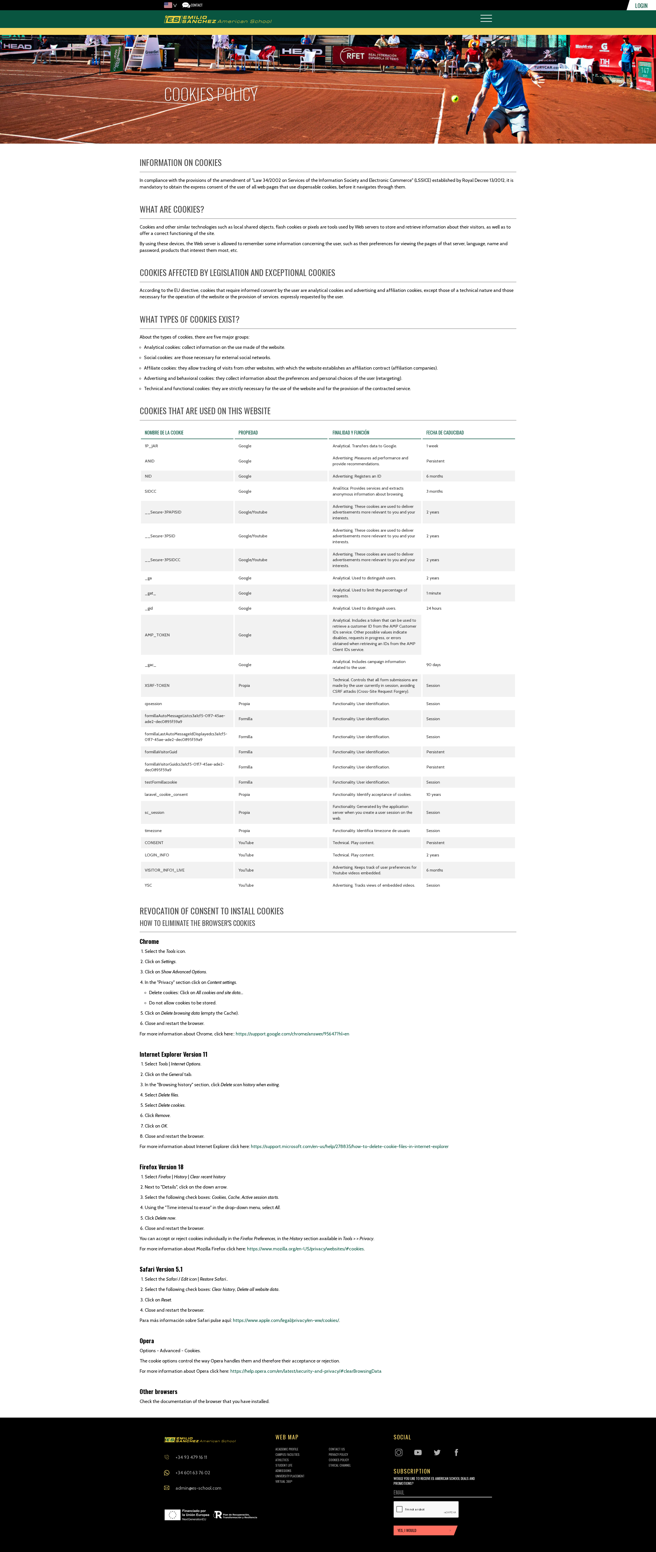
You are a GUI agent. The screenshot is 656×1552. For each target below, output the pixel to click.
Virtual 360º (283, 1481)
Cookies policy (339, 1460)
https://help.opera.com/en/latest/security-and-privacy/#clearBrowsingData (306, 1371)
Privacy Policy (338, 1454)
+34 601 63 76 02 (193, 1473)
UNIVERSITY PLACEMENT (289, 1476)
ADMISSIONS (283, 1470)
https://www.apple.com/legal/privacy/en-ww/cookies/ (286, 1320)
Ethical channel (340, 1465)
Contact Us (337, 1449)
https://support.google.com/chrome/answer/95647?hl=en (292, 1034)
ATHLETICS (282, 1460)
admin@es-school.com (198, 1488)
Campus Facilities (287, 1454)
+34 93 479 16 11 (191, 1457)
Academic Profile (286, 1449)
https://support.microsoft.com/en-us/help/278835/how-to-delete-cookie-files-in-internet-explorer (350, 1146)
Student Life (283, 1465)
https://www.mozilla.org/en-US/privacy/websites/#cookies (305, 1249)
